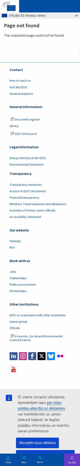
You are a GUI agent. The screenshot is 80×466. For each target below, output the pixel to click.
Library (14, 126)
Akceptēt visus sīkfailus (37, 443)
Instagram (23, 356)
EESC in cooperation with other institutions (38, 315)
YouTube (14, 369)
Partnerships (18, 291)
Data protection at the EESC (28, 158)
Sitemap (15, 241)
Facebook (32, 356)
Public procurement (23, 284)
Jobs (13, 272)
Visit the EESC (19, 87)
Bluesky (51, 356)
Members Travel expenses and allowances (38, 204)
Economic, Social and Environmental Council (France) (36, 338)
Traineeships (18, 278)
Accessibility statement (25, 217)
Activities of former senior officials (33, 210)
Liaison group (18, 322)
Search (40, 462)
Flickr (60, 356)
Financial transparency (24, 197)
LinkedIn (14, 356)
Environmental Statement (26, 164)
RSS (12, 247)
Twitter (42, 356)
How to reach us (20, 81)
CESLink (15, 328)
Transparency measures (26, 185)
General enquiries (21, 94)
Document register (27, 119)
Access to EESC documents (28, 191)
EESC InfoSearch (26, 134)
